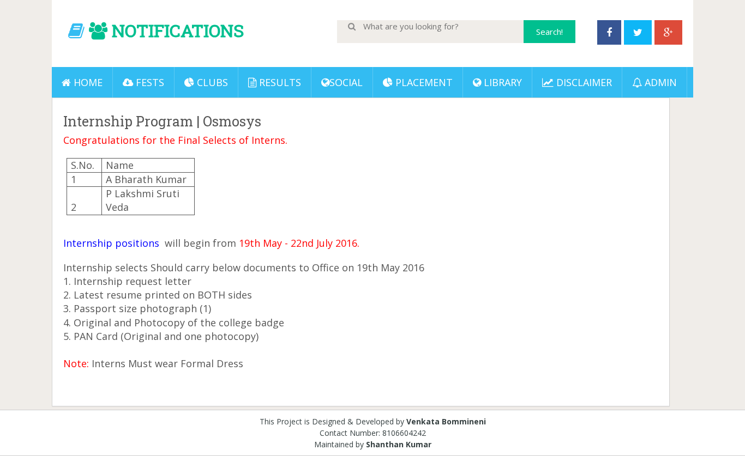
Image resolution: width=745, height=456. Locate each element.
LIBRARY (501, 82)
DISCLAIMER (583, 82)
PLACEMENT (423, 82)
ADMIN (659, 82)
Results (278, 82)
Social (346, 82)
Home (87, 82)
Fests (148, 82)
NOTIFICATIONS (178, 30)
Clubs (211, 82)
